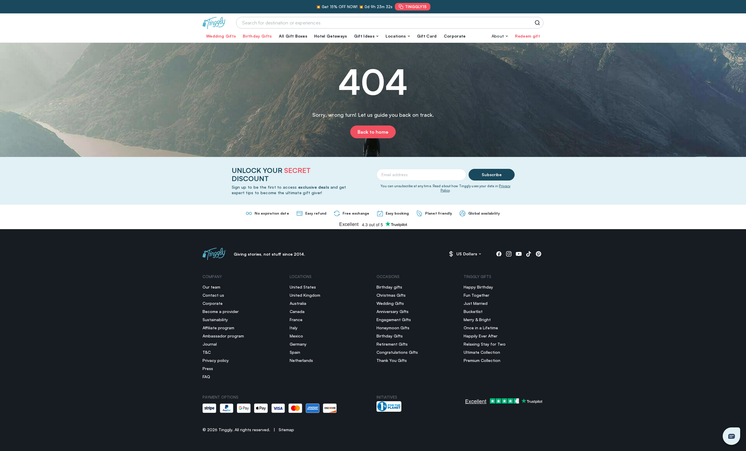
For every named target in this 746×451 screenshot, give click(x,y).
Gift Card (427, 35)
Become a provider (221, 311)
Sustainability (215, 319)
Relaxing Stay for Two (485, 344)
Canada (297, 311)
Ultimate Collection (482, 352)
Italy (294, 327)
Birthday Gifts (257, 35)
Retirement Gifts (392, 344)
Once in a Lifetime (481, 327)
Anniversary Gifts (392, 311)
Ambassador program (223, 335)
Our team (211, 286)
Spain (295, 352)
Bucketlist (473, 311)
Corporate (455, 35)
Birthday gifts (389, 286)
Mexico (296, 335)
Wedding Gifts (221, 35)
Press (208, 368)
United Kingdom (305, 295)
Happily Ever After (480, 335)
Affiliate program (218, 327)
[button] (366, 36)
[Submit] (538, 22)
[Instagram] (509, 254)
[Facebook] (499, 254)
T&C (207, 352)
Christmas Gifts (391, 295)
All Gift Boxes (293, 35)
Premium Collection (482, 360)
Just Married (476, 303)
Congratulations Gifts (397, 352)
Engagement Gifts (393, 319)
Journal (210, 344)
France (296, 319)
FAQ (206, 376)
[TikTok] (529, 254)
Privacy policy (216, 360)
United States (303, 286)
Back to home (373, 132)
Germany (298, 344)
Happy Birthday (478, 286)
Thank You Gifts (391, 360)
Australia (298, 303)
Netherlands (301, 360)
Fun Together (476, 295)
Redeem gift (527, 35)
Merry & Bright (477, 319)
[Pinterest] (538, 254)
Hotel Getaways (330, 35)
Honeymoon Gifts (392, 327)
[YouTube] (519, 254)
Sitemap (286, 429)
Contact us (213, 295)
